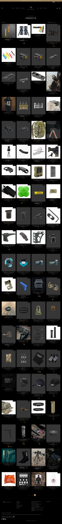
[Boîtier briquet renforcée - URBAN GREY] (40, 296)
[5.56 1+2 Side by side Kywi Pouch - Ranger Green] (53, 46)
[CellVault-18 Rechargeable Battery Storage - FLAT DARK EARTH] (25, 443)
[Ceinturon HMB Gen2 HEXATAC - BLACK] (23, 422)
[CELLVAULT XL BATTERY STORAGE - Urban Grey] (53, 419)
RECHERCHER (48, 501)
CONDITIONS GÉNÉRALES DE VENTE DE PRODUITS (37, 508)
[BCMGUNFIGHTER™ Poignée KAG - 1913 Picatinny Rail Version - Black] (8, 249)
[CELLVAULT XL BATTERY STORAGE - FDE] (52, 419)
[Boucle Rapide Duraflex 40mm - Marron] (8, 347)
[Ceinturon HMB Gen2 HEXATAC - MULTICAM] (22, 422)
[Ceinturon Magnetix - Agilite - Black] (37, 418)
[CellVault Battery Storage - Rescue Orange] (8, 446)
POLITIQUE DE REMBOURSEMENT (36, 504)
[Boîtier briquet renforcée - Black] (36, 296)
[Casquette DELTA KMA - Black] (37, 398)
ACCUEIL (13, 8)
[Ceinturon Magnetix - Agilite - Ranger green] (38, 418)
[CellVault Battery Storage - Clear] (9, 446)
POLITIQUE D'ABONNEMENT (35, 506)
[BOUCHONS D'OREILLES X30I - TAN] (52, 299)
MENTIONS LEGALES (34, 502)
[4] (36, 38)
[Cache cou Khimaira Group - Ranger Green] (37, 371)
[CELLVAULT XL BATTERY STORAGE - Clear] (54, 419)
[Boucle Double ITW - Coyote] (24, 323)
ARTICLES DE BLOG (19, 505)
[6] (5, 66)
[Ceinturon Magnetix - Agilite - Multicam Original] (39, 418)
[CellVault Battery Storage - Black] (6, 446)
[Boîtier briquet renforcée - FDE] (37, 296)
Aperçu (53, 40)
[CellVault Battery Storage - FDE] (7, 446)
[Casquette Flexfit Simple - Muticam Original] (8, 419)
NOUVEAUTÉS (18, 8)
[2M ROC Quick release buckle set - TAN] (24, 43)
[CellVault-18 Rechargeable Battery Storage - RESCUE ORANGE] (24, 443)
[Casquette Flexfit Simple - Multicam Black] (9, 419)
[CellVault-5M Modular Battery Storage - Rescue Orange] (39, 443)
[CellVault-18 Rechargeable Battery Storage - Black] (21, 443)
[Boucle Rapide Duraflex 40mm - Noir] (9, 347)
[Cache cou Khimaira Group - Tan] (40, 371)
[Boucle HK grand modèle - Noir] (37, 323)
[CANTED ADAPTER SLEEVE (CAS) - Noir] (52, 371)
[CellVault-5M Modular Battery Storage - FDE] (38, 443)
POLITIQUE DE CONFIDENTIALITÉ (36, 501)
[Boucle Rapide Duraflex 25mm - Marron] (52, 323)
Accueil (28, 16)
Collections (32, 16)
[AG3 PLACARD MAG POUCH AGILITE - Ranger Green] (24, 119)
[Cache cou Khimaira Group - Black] (36, 371)
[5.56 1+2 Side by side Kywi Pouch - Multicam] (52, 46)
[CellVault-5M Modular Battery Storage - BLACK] (37, 443)
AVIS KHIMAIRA (19, 506)
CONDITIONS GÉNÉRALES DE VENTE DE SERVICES (37, 510)
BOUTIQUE (22, 8)
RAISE (38, 8)
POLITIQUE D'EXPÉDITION (35, 505)
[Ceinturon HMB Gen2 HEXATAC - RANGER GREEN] (24, 422)
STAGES (41, 8)
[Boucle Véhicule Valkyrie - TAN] (24, 344)
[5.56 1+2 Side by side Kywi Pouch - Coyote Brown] (54, 46)
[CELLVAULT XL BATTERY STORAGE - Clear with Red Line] (55, 419)
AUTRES (45, 8)
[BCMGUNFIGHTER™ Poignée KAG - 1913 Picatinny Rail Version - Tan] (9, 249)
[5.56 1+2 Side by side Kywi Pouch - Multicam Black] (55, 46)
